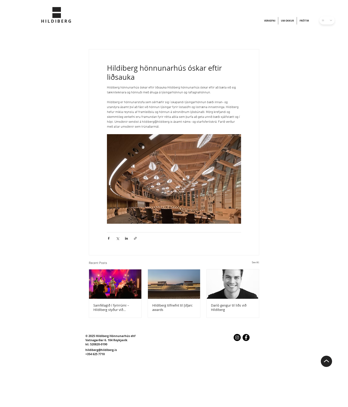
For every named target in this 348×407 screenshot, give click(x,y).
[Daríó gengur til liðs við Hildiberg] (233, 284)
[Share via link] (135, 238)
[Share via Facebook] (108, 238)
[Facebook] (246, 337)
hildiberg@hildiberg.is (101, 350)
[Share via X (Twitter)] (117, 238)
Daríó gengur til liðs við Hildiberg (228, 307)
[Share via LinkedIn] (126, 238)
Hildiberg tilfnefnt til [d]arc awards (172, 307)
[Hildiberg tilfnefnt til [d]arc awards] (174, 284)
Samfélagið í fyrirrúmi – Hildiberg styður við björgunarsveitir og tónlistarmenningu (111, 307)
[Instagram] (237, 337)
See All (255, 262)
